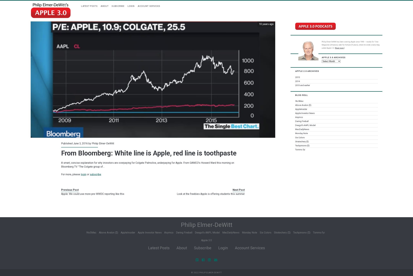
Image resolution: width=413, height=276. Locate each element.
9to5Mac (299, 101)
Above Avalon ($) (303, 105)
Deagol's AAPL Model (305, 125)
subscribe (95, 174)
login (83, 174)
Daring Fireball (302, 121)
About (105, 6)
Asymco (299, 117)
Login (131, 6)
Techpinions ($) (302, 145)
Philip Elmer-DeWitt (103, 143)
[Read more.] (339, 48)
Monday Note (301, 133)
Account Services (149, 6)
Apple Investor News (305, 113)
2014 (297, 81)
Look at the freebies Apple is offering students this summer (211, 193)
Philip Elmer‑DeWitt (206, 224)
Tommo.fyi (300, 149)
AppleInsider (301, 109)
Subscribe (118, 6)
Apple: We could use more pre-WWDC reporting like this (92, 193)
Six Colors (300, 137)
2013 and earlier (302, 85)
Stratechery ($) (302, 141)
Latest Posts (89, 6)
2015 (297, 77)
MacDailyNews (302, 129)
